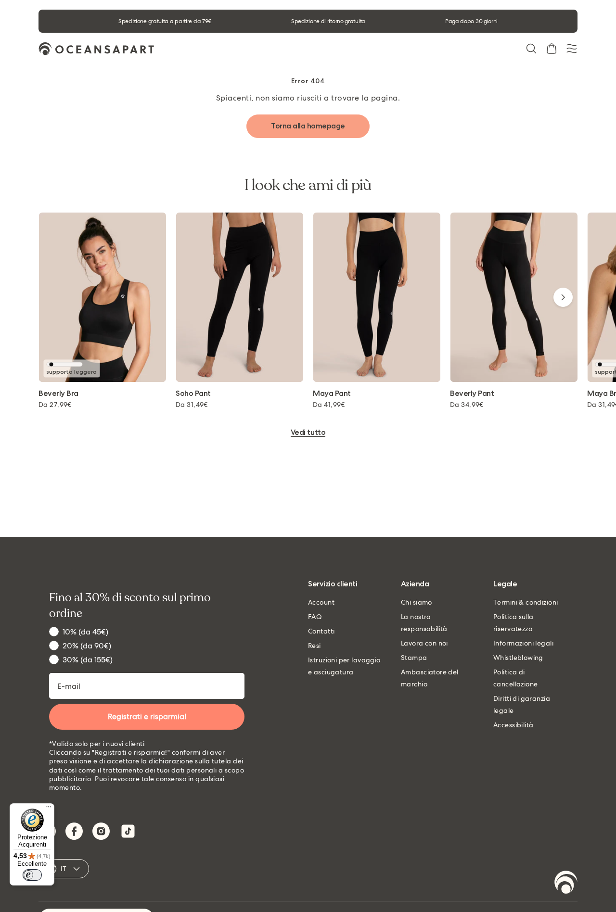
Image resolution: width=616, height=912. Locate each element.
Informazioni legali (523, 643)
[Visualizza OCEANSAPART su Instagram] (101, 831)
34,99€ (467, 404)
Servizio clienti (332, 584)
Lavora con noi (424, 643)
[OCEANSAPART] (96, 48)
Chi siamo (416, 602)
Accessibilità (513, 725)
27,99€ (55, 404)
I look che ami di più (308, 185)
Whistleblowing (518, 657)
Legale (505, 584)
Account (321, 602)
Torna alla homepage (308, 125)
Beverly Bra (58, 394)
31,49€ (192, 404)
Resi (314, 645)
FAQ (315, 616)
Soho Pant (193, 394)
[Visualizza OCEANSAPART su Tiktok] (128, 831)
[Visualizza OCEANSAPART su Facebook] (74, 831)
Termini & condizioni (525, 602)
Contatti (321, 631)
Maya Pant (332, 394)
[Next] (563, 297)
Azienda (415, 584)
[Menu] (48, 809)
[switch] (32, 875)
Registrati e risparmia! (147, 716)
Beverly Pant (472, 394)
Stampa (414, 657)
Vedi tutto (308, 433)
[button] (531, 48)
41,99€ (329, 404)
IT (64, 868)
